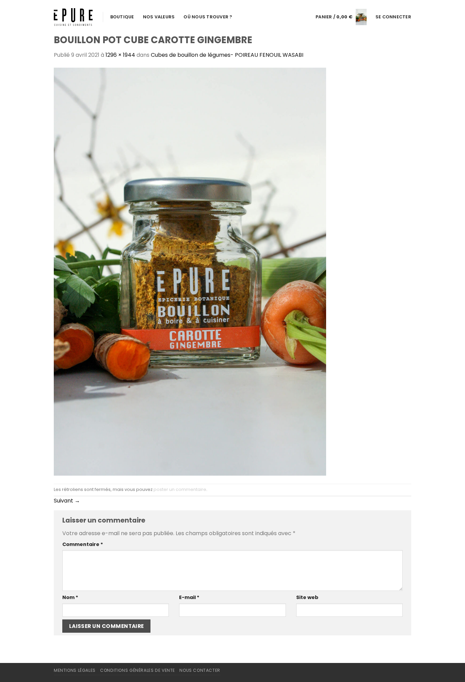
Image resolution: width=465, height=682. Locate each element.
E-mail (189, 597)
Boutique (122, 17)
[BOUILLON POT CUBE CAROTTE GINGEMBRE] (190, 271)
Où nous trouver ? (207, 17)
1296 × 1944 (120, 55)
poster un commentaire (180, 489)
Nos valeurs (159, 17)
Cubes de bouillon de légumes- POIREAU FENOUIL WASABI (227, 55)
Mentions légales (75, 670)
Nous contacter (199, 670)
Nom (70, 597)
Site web (307, 597)
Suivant (67, 501)
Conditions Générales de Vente (137, 670)
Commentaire (82, 544)
